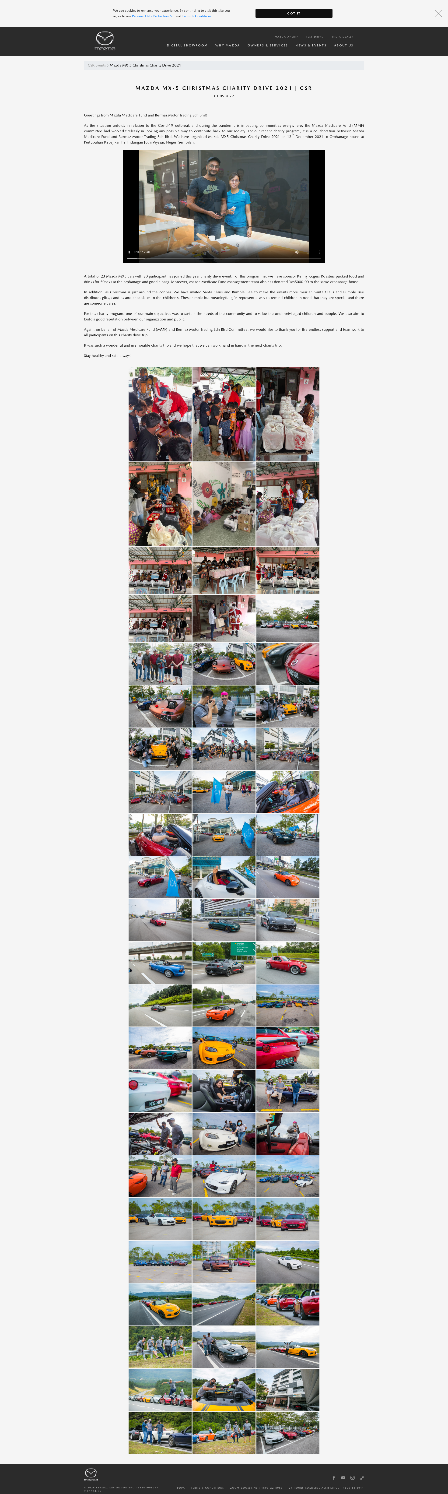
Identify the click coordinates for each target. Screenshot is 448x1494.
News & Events (310, 45)
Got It (294, 13)
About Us (344, 45)
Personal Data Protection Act (153, 16)
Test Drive (314, 36)
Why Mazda (227, 45)
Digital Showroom (187, 45)
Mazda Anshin (287, 36)
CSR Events (97, 65)
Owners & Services (268, 45)
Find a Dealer (342, 36)
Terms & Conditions (196, 16)
